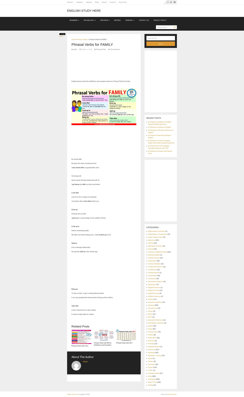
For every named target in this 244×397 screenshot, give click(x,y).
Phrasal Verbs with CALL (79, 346)
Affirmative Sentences (155, 246)
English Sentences (154, 296)
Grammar (69, 2)
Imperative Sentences (155, 320)
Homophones (152, 308)
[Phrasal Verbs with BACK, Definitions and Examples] (104, 335)
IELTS (150, 317)
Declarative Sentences (155, 281)
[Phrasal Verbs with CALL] (81, 337)
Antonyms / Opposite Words (157, 252)
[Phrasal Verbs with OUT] (126, 335)
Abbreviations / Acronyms (156, 231)
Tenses (150, 367)
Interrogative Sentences (156, 323)
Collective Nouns (154, 258)
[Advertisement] (103, 66)
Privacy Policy (123, 2)
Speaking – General (155, 355)
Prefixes (151, 335)
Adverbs (151, 243)
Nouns (150, 329)
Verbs (150, 376)
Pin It (61, 36)
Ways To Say (152, 382)
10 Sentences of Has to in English (159, 127)
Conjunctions (152, 275)
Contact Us (113, 2)
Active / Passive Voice (155, 237)
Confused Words (153, 272)
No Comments (115, 49)
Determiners (152, 284)
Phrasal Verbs (101, 49)
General (104, 2)
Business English (154, 255)
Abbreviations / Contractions (157, 234)
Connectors (152, 278)
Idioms (150, 314)
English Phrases (153, 293)
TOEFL (150, 370)
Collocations (152, 261)
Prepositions (152, 338)
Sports (150, 358)
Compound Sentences (155, 267)
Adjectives (151, 240)
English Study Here (84, 10)
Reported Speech (154, 346)
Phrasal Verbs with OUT (124, 343)
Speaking (88, 2)
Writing (97, 2)
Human (150, 311)
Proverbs (151, 343)
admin (75, 49)
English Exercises (154, 287)
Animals (151, 249)
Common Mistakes (154, 264)
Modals (150, 326)
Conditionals (152, 270)
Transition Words (153, 373)
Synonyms (151, 364)
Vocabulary (79, 2)
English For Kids (153, 290)
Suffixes (150, 361)
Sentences (151, 349)
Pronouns (151, 341)
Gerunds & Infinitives (155, 302)
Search (175, 27)
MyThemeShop (172, 394)
